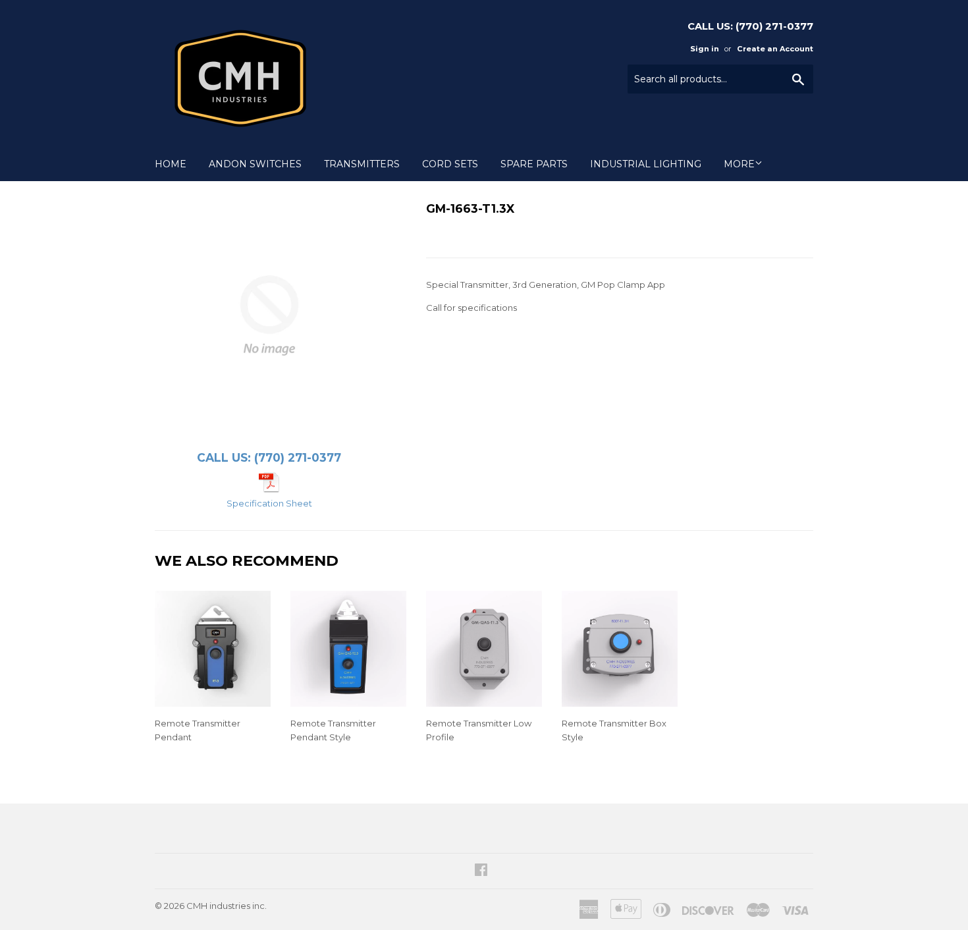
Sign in (704, 48)
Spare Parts (534, 164)
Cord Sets (450, 164)
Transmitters (362, 164)
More (739, 164)
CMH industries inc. (226, 905)
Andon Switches (255, 164)
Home (170, 164)
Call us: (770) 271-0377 (269, 457)
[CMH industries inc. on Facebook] (481, 871)
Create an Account (775, 48)
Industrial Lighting (645, 164)
